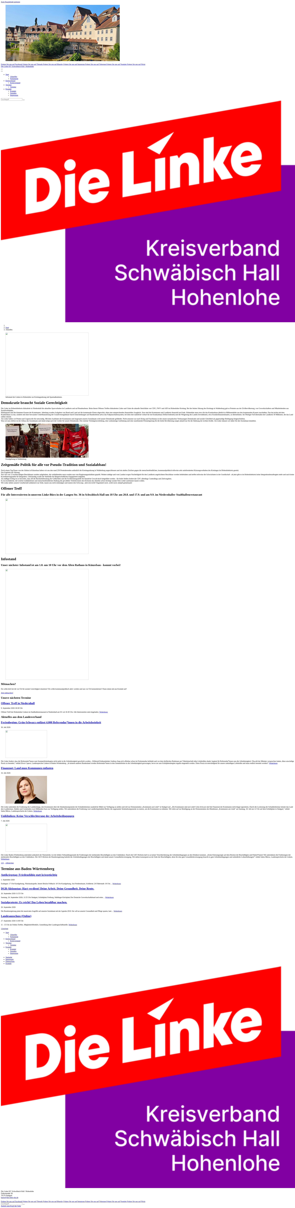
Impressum (14, 95)
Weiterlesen (103, 712)
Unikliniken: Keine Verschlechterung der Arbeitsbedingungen (37, 815)
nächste (11, 863)
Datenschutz (10, 961)
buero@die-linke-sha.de (9, 1198)
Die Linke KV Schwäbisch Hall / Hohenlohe (17, 66)
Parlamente (14, 79)
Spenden (13, 93)
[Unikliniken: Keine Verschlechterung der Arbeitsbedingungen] (147, 838)
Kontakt (8, 89)
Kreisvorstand (15, 83)
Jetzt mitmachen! (7, 693)
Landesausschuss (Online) (16, 916)
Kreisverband (10, 81)
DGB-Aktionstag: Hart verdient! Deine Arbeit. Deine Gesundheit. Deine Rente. (47, 888)
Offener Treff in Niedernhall (18, 703)
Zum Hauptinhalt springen (10, 2)
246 (7, 863)
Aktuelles (13, 77)
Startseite (9, 957)
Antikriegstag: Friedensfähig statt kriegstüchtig (29, 874)
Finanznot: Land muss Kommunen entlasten (27, 768)
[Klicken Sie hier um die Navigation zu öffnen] (2, 71)
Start (7, 74)
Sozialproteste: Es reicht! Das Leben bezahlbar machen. (34, 902)
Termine (9, 85)
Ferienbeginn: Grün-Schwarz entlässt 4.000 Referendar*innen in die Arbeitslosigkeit (51, 722)
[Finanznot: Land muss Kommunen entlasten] (147, 790)
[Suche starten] (24, 1204)
